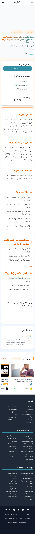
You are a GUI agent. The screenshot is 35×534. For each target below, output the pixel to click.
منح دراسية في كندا (29, 486)
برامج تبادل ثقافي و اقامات (11, 419)
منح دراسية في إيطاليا (12, 486)
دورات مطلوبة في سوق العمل (27, 436)
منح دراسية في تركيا (29, 494)
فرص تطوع (14, 412)
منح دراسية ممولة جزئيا (28, 412)
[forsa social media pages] (28, 509)
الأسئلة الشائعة (17, 518)
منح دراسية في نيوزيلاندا (12, 496)
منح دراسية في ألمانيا (29, 491)
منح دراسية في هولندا (28, 499)
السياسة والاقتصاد (13, 451)
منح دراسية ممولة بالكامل (27, 414)
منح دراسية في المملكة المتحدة (27, 478)
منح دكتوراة (30, 409)
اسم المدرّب (31, 49)
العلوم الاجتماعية (13, 454)
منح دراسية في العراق (12, 494)
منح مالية (31, 417)
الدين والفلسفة (13, 456)
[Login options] (2, 2)
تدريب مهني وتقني (13, 417)
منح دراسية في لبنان (13, 483)
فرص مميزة (30, 401)
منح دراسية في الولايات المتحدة (27, 473)
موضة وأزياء (14, 441)
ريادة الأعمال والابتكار (12, 444)
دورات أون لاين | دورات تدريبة (25, 430)
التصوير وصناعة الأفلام (28, 444)
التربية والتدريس (29, 454)
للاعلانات (17, 514)
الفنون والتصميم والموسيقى (27, 441)
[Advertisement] (17, 529)
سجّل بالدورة (17, 69)
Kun (26, 53)
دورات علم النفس (29, 449)
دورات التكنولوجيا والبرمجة (27, 446)
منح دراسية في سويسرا (12, 473)
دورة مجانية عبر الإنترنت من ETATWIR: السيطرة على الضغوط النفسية (22, 380)
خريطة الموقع (8, 518)
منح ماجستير (30, 406)
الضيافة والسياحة (13, 446)
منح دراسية (30, 419)
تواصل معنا (26, 518)
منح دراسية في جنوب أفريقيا (11, 491)
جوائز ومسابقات (29, 422)
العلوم (15, 449)
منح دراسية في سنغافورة (12, 481)
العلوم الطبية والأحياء (12, 438)
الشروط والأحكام (9, 514)
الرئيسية (27, 514)
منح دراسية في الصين (29, 496)
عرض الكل (7, 358)
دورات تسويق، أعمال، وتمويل (11, 436)
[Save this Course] (31, 384)
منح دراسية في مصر (29, 488)
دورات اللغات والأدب (28, 438)
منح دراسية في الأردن (29, 476)
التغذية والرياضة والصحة (28, 456)
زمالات (15, 414)
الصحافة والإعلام (29, 459)
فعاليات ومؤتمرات (13, 409)
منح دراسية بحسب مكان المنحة (25, 468)
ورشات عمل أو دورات (12, 406)
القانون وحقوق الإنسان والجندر (26, 451)
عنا (22, 514)
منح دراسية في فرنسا (13, 488)
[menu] (32, 2)
